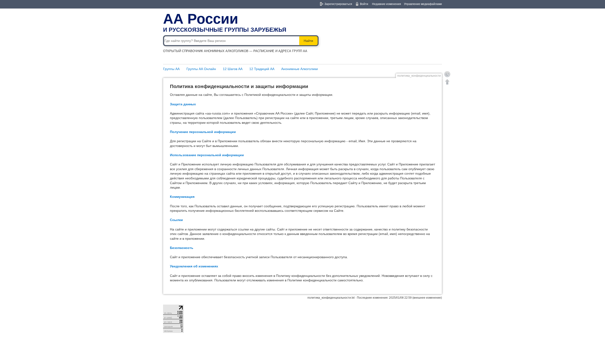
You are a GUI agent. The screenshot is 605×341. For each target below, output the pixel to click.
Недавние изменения (386, 4)
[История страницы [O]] (447, 74)
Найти (308, 41)
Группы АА (171, 69)
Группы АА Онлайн (201, 69)
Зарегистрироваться (338, 4)
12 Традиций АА (261, 69)
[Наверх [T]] (447, 81)
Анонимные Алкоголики (299, 69)
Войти (364, 4)
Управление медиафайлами (423, 4)
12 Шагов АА (232, 69)
